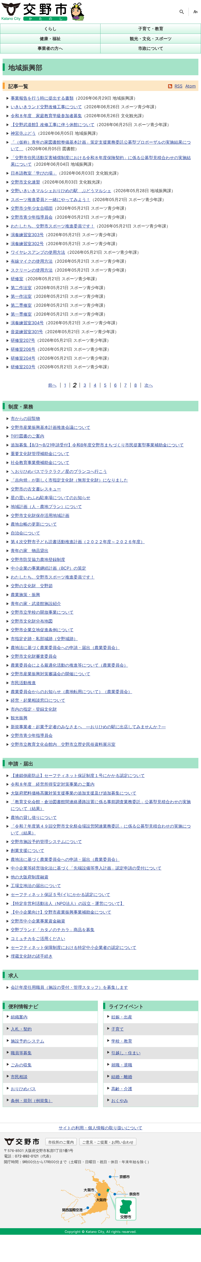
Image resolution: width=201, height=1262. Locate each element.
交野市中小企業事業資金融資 (38, 921)
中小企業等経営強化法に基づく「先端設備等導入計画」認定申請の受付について (86, 868)
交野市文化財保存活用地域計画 (40, 515)
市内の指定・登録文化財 (34, 709)
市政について (150, 48)
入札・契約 (21, 1029)
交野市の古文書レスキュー (36, 489)
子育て (117, 1029)
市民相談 (19, 1076)
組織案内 (19, 1017)
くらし (50, 28)
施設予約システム (27, 1041)
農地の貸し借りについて (34, 817)
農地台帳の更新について (34, 524)
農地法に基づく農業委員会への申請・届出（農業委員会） (65, 647)
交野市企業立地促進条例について (42, 629)
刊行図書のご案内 (27, 436)
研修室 (17, 278)
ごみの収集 (21, 1064)
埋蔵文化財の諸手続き (32, 956)
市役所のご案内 (61, 1142)
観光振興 (19, 717)
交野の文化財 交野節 (32, 585)
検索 (181, 12)
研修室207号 (23, 340)
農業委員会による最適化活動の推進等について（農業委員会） (69, 665)
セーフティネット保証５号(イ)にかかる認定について (60, 894)
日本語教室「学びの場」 (34, 173)
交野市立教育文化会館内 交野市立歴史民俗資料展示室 (63, 744)
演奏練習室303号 (27, 234)
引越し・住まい (126, 1052)
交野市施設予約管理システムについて (46, 841)
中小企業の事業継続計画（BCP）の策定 (48, 568)
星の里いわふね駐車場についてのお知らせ (50, 497)
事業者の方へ (50, 48)
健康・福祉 (50, 38)
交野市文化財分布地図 (32, 621)
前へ (52, 385)
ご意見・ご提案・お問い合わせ (107, 1142)
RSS (178, 86)
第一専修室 (21, 314)
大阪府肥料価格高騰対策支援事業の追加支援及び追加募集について (73, 793)
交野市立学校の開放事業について (42, 612)
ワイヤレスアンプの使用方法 (38, 252)
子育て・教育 (150, 28)
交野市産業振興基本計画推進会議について (50, 427)
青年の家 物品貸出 (29, 550)
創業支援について (27, 850)
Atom (190, 86)
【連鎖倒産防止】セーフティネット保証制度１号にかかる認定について (78, 775)
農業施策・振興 (25, 594)
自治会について (25, 533)
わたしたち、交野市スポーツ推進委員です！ (52, 226)
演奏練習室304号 (27, 322)
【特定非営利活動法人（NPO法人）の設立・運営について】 (67, 903)
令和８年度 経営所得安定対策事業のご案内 (52, 784)
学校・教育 (121, 1041)
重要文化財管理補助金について (40, 453)
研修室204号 (23, 358)
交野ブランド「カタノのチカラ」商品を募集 (52, 929)
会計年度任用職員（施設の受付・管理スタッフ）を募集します (69, 987)
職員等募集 (21, 1052)
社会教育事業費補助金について (40, 462)
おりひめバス (23, 1088)
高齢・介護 (121, 1088)
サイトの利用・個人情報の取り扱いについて (100, 1127)
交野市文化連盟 (25, 182)
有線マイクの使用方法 (32, 261)
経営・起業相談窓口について (38, 700)
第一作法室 (21, 296)
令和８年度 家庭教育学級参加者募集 (46, 115)
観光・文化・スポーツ (151, 38)
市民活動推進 (23, 682)
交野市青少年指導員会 (32, 217)
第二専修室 (21, 305)
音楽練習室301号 (27, 331)
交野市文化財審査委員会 (34, 656)
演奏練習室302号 (27, 243)
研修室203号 (23, 366)
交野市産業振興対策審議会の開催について (50, 673)
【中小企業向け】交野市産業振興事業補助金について (61, 912)
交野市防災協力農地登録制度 (38, 559)
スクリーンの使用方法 (32, 270)
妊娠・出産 (121, 1017)
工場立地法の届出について (36, 885)
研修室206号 (23, 349)
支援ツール (195, 12)
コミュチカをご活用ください (38, 938)
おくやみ (119, 1100)
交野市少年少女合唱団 (32, 208)
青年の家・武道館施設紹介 (36, 603)
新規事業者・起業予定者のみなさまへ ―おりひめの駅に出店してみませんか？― (88, 726)
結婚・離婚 (121, 1076)
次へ (148, 385)
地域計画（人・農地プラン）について (46, 506)
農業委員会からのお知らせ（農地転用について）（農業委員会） (71, 691)
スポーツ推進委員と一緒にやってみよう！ (50, 199)
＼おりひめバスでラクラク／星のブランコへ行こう (59, 471)
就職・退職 (121, 1064)
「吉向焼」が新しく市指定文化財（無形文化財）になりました (69, 480)
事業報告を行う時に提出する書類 (42, 98)
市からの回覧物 (25, 418)
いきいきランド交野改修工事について (46, 106)
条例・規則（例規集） (32, 1100)
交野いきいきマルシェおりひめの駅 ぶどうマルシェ (61, 190)
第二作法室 (21, 287)
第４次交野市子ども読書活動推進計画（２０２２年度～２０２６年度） (78, 541)
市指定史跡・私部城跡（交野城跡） (44, 638)
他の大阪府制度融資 (29, 877)
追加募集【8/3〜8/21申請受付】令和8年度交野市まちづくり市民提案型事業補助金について (97, 444)
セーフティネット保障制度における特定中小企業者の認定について (73, 947)
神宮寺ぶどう (23, 133)
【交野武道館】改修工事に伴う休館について (52, 124)
